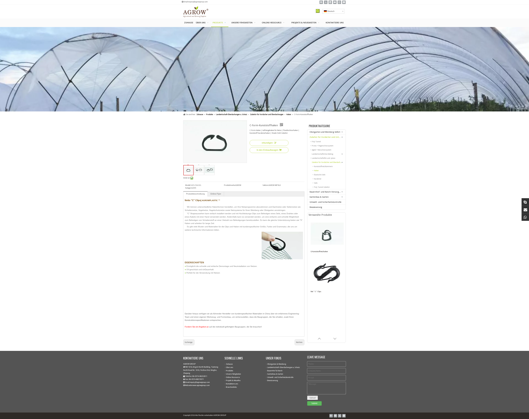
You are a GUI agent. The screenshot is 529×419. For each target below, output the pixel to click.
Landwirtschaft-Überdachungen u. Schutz (283, 367)
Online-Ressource (233, 377)
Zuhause (229, 364)
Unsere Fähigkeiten (233, 374)
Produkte (229, 371)
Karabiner (317, 179)
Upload (312, 398)
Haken (316, 171)
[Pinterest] (344, 2)
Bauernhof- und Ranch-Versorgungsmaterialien (328, 192)
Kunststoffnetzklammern (323, 166)
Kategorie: (189, 188)
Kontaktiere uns (232, 384)
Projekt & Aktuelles (233, 380)
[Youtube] (335, 2)
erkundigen (267, 143)
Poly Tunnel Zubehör (322, 187)
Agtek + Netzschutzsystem (321, 150)
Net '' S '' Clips (316, 292)
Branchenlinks (231, 387)
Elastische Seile (319, 175)
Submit (314, 403)
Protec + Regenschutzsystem (322, 146)
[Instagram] (339, 2)
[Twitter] (325, 2)
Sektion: (266, 185)
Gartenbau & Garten (319, 197)
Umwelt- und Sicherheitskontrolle (325, 202)
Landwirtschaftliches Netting (322, 154)
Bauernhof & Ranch (274, 371)
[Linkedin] (330, 2)
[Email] (525, 209)
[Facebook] (321, 2)
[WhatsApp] (525, 217)
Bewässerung (316, 207)
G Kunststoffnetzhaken (319, 252)
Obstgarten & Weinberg (276, 364)
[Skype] (525, 202)
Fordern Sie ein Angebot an (197, 327)
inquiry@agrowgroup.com (198, 2)
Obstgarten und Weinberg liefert (325, 132)
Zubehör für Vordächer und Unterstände (328, 137)
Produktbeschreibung (195, 194)
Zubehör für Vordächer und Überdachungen (328, 162)
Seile (315, 183)
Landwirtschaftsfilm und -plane (323, 158)
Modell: (188, 185)
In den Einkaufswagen (267, 150)
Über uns (229, 367)
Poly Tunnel (316, 142)
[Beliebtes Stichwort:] (318, 11)
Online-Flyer (215, 194)
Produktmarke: (229, 185)
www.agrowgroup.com (201, 385)
